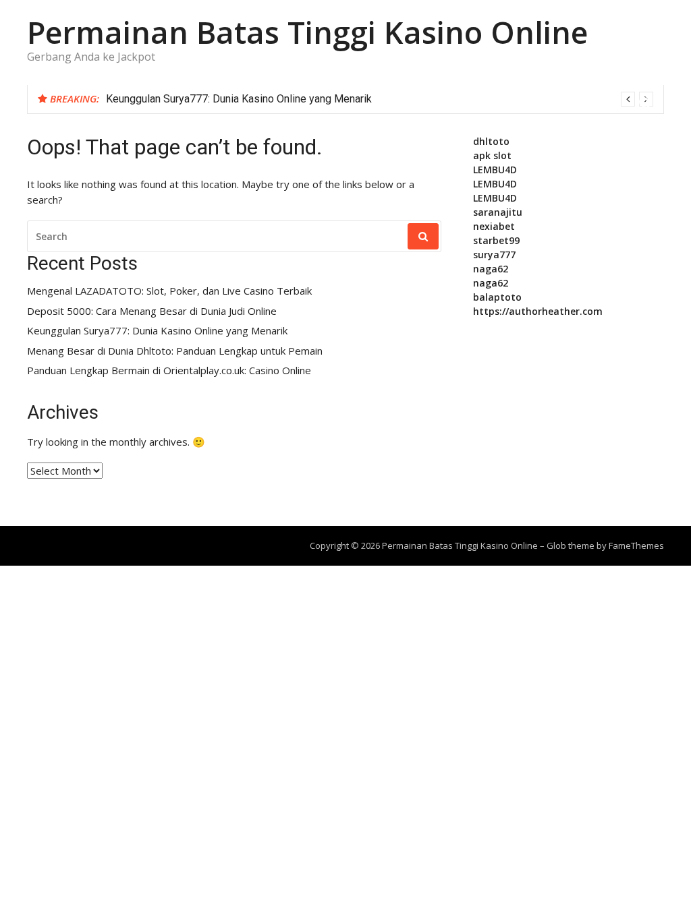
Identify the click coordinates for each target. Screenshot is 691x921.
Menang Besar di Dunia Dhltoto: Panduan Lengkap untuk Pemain (175, 351)
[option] (379, 99)
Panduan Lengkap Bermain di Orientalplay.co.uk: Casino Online (169, 370)
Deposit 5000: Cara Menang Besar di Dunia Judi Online (152, 311)
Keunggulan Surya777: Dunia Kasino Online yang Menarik (239, 98)
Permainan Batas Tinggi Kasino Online (307, 32)
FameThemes (636, 545)
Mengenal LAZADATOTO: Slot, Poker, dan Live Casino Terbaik (169, 291)
